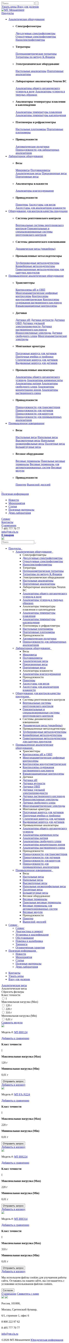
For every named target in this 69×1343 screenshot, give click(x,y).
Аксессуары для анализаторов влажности (41, 207)
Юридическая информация (47, 1339)
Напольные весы (48, 437)
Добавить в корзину (13, 1084)
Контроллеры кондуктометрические (32, 298)
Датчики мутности (42, 319)
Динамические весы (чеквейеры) (35, 248)
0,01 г (9, 1019)
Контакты (7, 522)
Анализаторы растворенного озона (37, 391)
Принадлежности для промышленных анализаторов (41, 865)
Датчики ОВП (31, 786)
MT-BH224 (20, 1156)
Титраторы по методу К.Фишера (35, 56)
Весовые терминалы (28, 461)
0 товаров (7, 535)
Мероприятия (16, 503)
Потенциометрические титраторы (36, 53)
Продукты (7, 13)
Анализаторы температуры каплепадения (41, 115)
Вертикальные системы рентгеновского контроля (38, 704)
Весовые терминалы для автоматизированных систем (37, 466)
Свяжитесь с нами (28, 1293)
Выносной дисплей (38, 484)
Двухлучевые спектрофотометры (35, 33)
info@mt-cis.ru (9, 531)
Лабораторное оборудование (25, 156)
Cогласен (8, 1290)
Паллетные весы (55, 443)
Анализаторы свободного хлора (37, 385)
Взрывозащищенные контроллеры (36, 305)
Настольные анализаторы (31, 71)
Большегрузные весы (28, 446)
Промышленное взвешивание (26, 423)
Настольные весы (26, 437)
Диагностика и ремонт (29, 931)
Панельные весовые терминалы (42, 902)
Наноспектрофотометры (30, 39)
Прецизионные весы (54, 173)
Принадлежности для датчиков (34, 410)
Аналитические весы (28, 173)
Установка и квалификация (32, 934)
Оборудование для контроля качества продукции (38, 211)
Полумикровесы (40, 170)
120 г (9, 1005)
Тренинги (21, 944)
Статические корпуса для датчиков (37, 359)
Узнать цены (9, 6)
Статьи (12, 506)
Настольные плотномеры (31, 129)
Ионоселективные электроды (33, 332)
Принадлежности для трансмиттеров (38, 407)
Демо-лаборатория (19, 512)
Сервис (5, 518)
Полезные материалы (21, 509)
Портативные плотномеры (39, 632)
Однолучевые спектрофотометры (36, 36)
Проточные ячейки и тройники (34, 356)
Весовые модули (33, 912)
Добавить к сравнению (15, 1038)
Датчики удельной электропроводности (30, 325)
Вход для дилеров (28, 6)
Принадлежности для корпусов (34, 413)
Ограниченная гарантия (30, 947)
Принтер (21, 484)
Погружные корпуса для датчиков (36, 353)
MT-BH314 (20, 1218)
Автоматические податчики (32, 146)
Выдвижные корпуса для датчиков (36, 363)
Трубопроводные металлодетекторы (37, 262)
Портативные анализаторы (39, 583)
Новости (13, 499)
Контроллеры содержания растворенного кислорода (39, 301)
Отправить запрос (13, 1081)
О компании (8, 525)
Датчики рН (23, 319)
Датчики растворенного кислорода (34, 328)
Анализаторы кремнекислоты (45, 380)
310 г (9, 1012)
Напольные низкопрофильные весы (35, 442)
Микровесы (23, 170)
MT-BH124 (20, 1032)
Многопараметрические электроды (44, 805)
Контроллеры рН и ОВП (30, 289)
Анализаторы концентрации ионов (35, 388)
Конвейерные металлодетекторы (35, 266)
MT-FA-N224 (22, 1094)
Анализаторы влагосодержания (35, 190)
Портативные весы (27, 176)
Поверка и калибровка (29, 941)
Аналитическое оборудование (26, 19)
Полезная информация (15, 493)
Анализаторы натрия (28, 383)
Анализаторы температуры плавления (39, 112)
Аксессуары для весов (42, 204)
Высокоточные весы (28, 440)
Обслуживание (25, 937)
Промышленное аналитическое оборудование (36, 275)
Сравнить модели (12, 1022)
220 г (9, 1008)
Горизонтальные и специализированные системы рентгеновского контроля (34, 231)
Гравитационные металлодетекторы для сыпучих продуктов (44, 740)
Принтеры (22, 204)
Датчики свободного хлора (39, 802)
